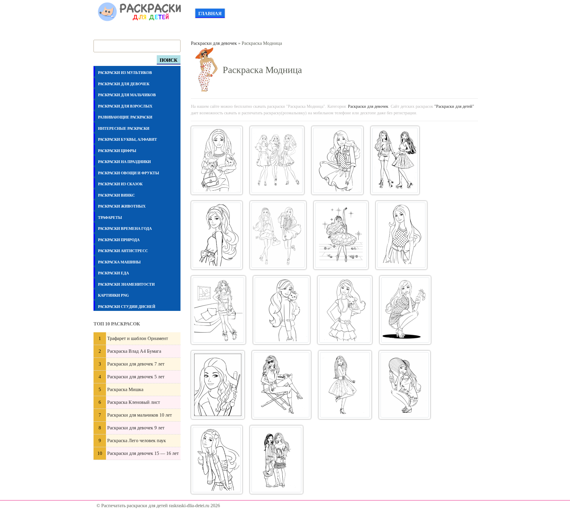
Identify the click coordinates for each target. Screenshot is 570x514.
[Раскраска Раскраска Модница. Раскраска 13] (218, 384)
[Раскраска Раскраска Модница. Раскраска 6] (278, 235)
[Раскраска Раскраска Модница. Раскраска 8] (401, 235)
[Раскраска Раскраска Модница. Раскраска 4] (394, 160)
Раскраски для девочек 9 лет (135, 427)
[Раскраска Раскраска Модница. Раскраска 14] (281, 384)
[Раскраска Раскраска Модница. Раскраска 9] (218, 310)
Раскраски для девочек (214, 43)
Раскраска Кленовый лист (133, 402)
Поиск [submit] (169, 60)
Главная (210, 13)
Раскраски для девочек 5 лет (135, 376)
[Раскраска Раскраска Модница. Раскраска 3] (337, 160)
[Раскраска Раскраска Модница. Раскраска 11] (344, 310)
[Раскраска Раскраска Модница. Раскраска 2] (277, 160)
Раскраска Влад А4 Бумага (134, 351)
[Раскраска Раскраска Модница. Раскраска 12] (405, 310)
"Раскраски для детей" (454, 106)
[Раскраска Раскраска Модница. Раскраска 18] (276, 459)
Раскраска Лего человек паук (136, 440)
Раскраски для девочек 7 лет (135, 363)
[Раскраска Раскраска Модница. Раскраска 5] (217, 235)
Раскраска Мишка (125, 389)
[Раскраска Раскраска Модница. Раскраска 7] (341, 235)
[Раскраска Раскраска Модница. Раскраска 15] (345, 384)
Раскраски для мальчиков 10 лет (139, 414)
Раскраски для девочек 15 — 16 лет (143, 453)
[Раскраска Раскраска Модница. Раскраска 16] (404, 384)
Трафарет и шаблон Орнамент (137, 338)
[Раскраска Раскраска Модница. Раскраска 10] (281, 310)
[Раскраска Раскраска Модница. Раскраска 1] (217, 160)
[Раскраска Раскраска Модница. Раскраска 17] (217, 459)
